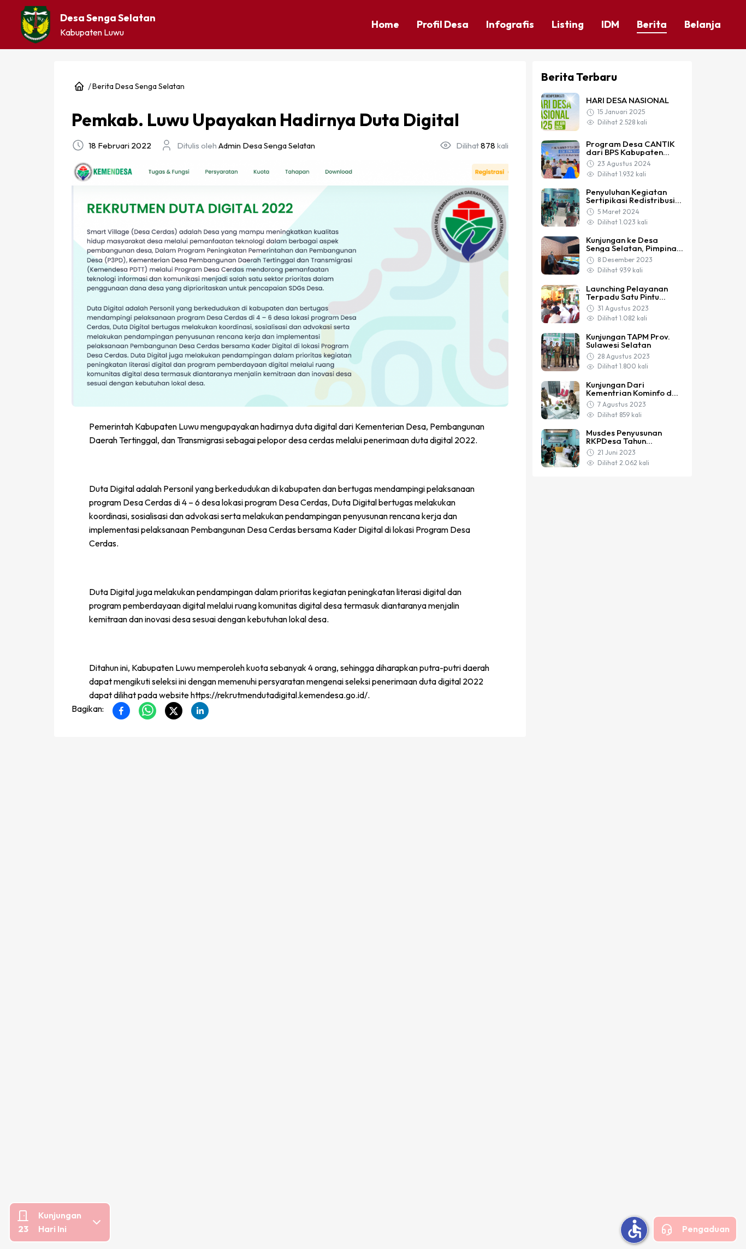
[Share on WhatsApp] (147, 710)
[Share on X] (173, 710)
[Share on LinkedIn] (200, 710)
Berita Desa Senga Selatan (138, 86)
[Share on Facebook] (121, 710)
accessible (635, 1229)
